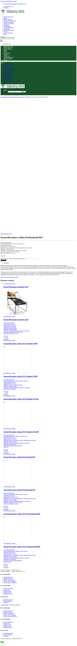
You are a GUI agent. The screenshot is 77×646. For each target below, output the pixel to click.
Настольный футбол (9, 27)
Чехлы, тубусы (7, 49)
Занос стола (7, 589)
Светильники (7, 26)
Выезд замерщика (8, 588)
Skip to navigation (5, 1)
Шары (5, 18)
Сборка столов (7, 591)
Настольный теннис (9, 30)
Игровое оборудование (10, 97)
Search (5, 90)
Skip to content (13, 1)
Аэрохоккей (7, 29)
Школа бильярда (8, 601)
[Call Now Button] (2, 642)
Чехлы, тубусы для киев (10, 20)
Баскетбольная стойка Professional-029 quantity (12, 258)
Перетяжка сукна (8, 593)
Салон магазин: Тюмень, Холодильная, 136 (15, 3)
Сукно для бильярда (9, 23)
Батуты (5, 31)
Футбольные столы (8, 57)
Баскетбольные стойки (22, 97)
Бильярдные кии (8, 19)
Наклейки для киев (8, 22)
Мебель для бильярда (9, 579)
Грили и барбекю (8, 33)
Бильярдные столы (8, 16)
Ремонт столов (7, 592)
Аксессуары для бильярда (10, 582)
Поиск (24, 91)
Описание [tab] (6, 263)
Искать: (6, 91)
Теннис (5, 54)
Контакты (6, 7)
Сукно (5, 51)
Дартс (5, 34)
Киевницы (6, 24)
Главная (3, 97)
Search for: (3, 36)
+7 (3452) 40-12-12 (8, 6)
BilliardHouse (5, 604)
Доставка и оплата (8, 599)
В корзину (3, 260)
